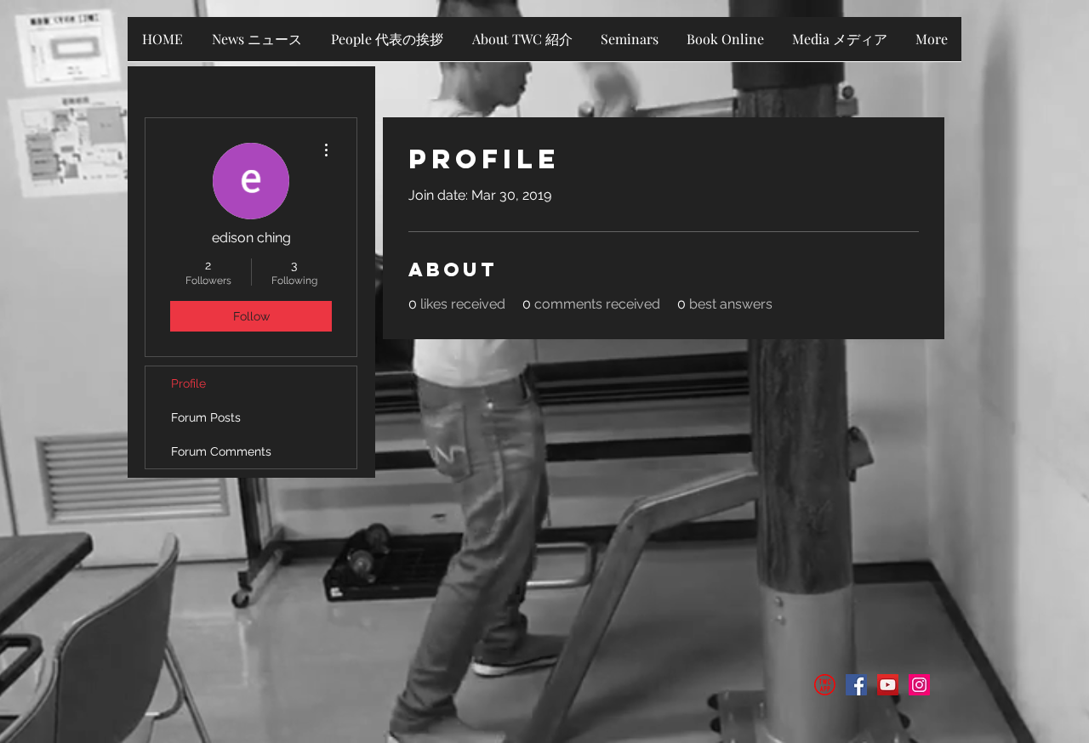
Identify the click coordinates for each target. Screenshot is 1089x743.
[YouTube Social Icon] (887, 684)
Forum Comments (221, 451)
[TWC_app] (824, 684)
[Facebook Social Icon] (856, 684)
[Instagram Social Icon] (919, 684)
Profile (188, 383)
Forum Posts (206, 417)
